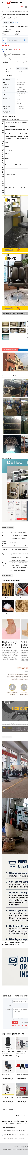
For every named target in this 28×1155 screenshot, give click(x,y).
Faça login (5, 62)
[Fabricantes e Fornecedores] (14, 2)
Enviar (15, 1023)
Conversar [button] (15, 22)
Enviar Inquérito (8, 22)
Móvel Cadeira (22, 1130)
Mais (3, 1141)
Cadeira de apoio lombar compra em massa (13, 1138)
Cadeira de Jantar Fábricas (9, 1134)
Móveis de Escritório (14, 11)
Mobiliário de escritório (21, 1116)
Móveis (7, 11)
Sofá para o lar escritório (7, 1113)
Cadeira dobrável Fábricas (9, 1130)
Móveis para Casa (6, 1116)
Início (3, 11)
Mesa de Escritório (20, 1113)
